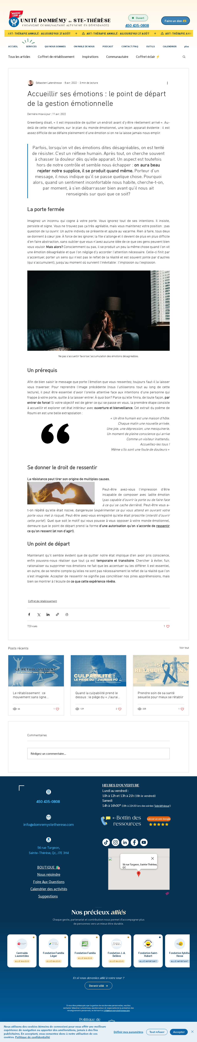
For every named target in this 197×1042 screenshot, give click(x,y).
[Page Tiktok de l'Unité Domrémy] (106, 842)
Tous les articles (19, 56)
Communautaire (117, 56)
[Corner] (21, 788)
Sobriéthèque (161, 805)
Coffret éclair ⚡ (148, 56)
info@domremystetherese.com (48, 824)
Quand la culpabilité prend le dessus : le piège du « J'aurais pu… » (97, 695)
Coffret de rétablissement (56, 56)
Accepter (178, 1032)
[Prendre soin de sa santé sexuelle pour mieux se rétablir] (161, 670)
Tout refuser (156, 1032)
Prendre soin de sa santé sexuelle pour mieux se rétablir (160, 695)
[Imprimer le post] (67, 614)
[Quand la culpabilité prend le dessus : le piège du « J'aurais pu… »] (98, 670)
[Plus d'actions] (167, 83)
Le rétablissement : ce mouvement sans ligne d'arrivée (29, 695)
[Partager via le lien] (57, 614)
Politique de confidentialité (32, 1037)
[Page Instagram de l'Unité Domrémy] (115, 842)
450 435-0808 (48, 801)
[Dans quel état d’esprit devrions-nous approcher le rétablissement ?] (36, 670)
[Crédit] (167, 893)
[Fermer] (192, 1032)
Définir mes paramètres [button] (128, 1032)
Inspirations (90, 56)
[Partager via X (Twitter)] (38, 614)
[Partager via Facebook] (29, 614)
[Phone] (48, 791)
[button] (31, 46)
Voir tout (184, 648)
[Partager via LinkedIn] (48, 614)
